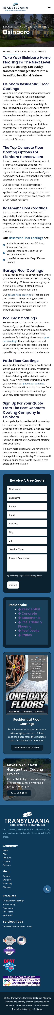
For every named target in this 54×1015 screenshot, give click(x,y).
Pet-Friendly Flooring (30, 624)
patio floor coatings (33, 383)
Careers (6, 861)
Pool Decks (30, 631)
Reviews (7, 858)
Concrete (29, 613)
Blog (5, 854)
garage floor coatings (19, 294)
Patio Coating (9, 904)
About (5, 850)
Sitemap (7, 887)
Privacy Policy (36, 576)
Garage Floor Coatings (13, 901)
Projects (7, 865)
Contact (6, 876)
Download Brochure (27, 747)
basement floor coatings (26, 238)
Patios (26, 635)
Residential (30, 609)
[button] (47, 889)
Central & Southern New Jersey (17, 926)
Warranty (7, 880)
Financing (7, 883)
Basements (30, 618)
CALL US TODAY (19, 793)
